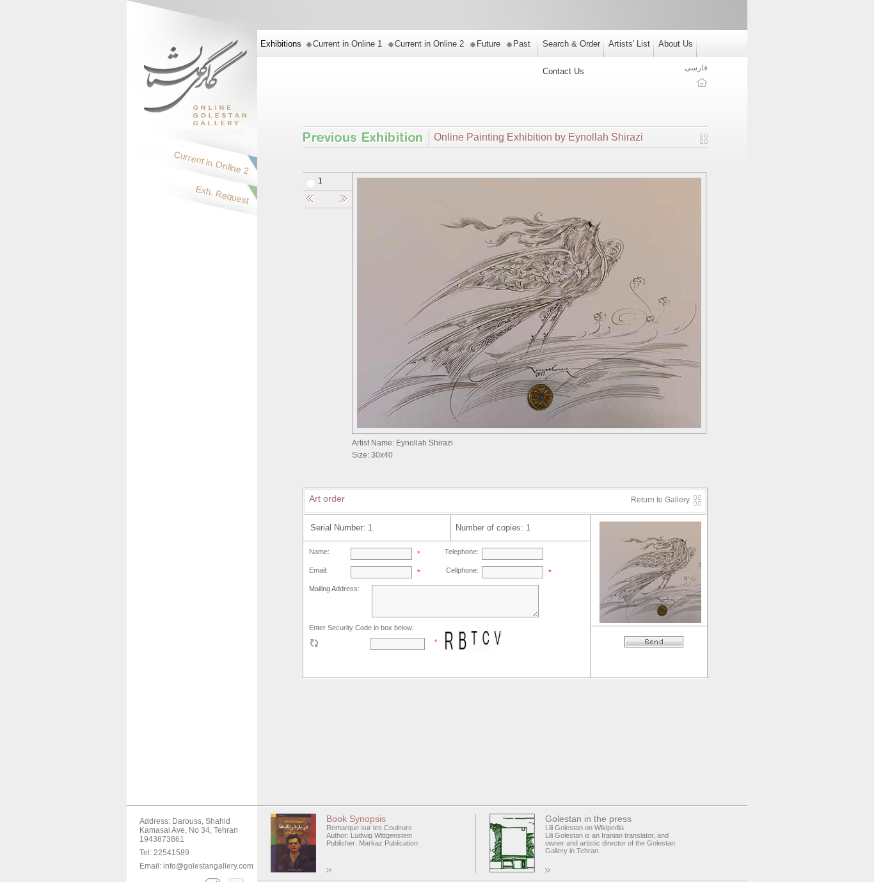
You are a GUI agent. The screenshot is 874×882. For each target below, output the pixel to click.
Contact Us (563, 71)
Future (488, 44)
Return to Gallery (660, 499)
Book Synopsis (356, 819)
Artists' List (629, 44)
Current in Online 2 (429, 44)
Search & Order (571, 44)
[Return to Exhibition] (704, 141)
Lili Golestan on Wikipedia (584, 828)
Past (521, 44)
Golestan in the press (588, 819)
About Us (675, 44)
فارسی (696, 67)
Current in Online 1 (347, 44)
